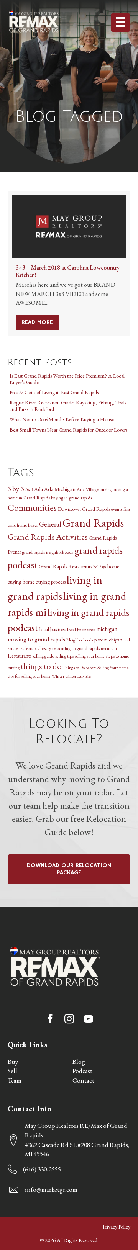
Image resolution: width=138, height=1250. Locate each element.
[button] (50, 1019)
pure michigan (108, 639)
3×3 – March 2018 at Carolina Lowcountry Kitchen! (68, 271)
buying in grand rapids (71, 497)
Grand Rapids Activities (47, 536)
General (50, 524)
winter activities (78, 676)
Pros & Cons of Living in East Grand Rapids (54, 392)
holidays (99, 566)
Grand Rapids (93, 522)
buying (106, 489)
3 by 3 (16, 488)
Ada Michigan (60, 488)
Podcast (82, 1071)
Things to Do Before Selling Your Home (96, 667)
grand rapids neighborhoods (47, 552)
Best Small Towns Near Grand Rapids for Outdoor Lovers (68, 429)
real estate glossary (35, 648)
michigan (106, 629)
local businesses (81, 629)
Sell (12, 1071)
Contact (83, 1080)
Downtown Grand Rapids (84, 509)
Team (14, 1080)
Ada (38, 489)
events (116, 509)
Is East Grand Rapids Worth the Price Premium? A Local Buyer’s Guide (67, 379)
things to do (41, 666)
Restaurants (19, 655)
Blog (78, 1061)
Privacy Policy (116, 1226)
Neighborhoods (79, 640)
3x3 (29, 489)
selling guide (43, 656)
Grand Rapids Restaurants (65, 566)
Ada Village (88, 489)
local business (52, 629)
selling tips (64, 656)
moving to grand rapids (36, 639)
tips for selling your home (29, 676)
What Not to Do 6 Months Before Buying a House (62, 419)
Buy (13, 1061)
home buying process (44, 581)
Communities (32, 508)
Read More (40, 322)
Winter (58, 676)
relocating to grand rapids (76, 648)
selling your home (90, 656)
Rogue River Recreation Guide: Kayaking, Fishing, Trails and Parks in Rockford (68, 405)
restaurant (109, 648)
